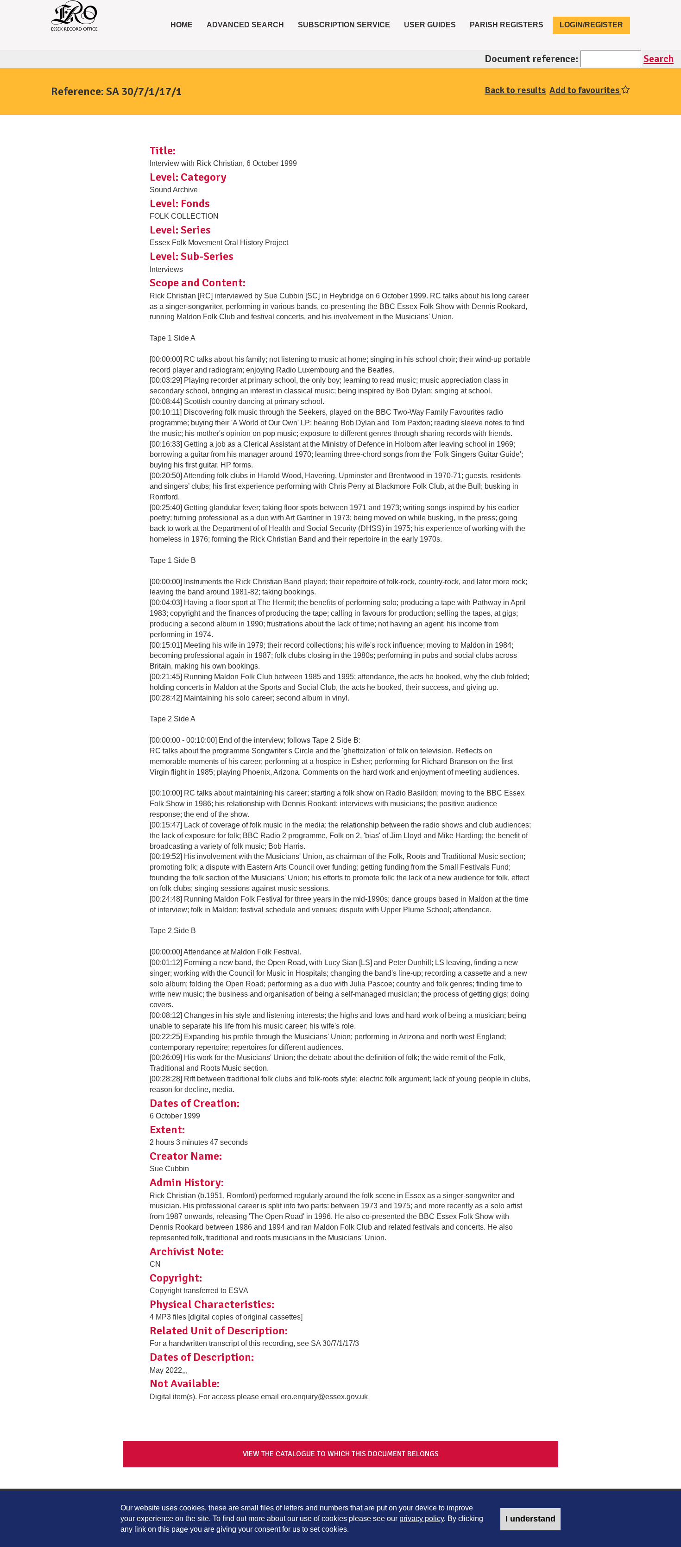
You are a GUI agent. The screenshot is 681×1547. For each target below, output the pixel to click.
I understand (530, 1518)
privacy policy (421, 1518)
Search (658, 58)
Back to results (515, 90)
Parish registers (506, 25)
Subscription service (344, 25)
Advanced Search (245, 25)
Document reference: (531, 58)
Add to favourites (585, 90)
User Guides (430, 25)
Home (185, 24)
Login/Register (591, 25)
